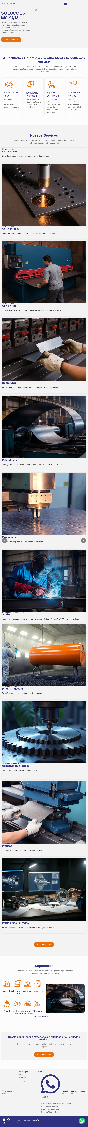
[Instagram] (4, 1119)
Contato (22, 1081)
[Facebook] (8, 1119)
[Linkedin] (4, 1123)
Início (21, 1075)
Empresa (22, 1078)
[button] (65, 4)
